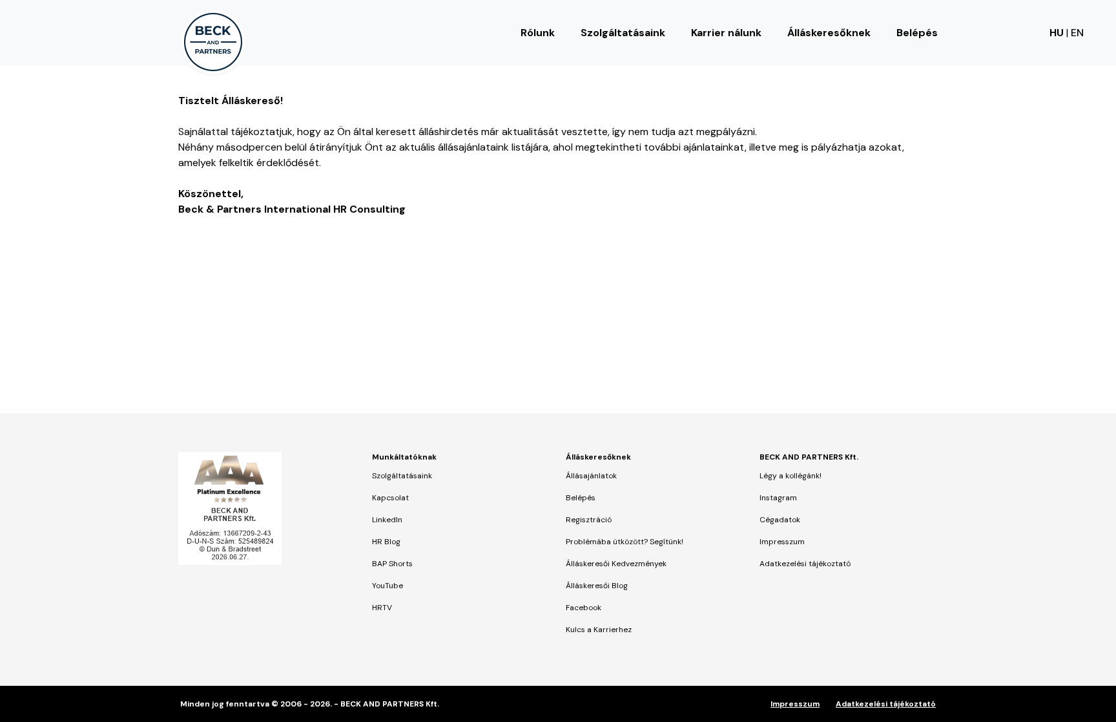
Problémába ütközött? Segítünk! (624, 541)
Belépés (917, 32)
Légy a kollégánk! (791, 476)
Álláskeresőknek (829, 32)
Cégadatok (780, 520)
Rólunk (538, 32)
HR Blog (386, 541)
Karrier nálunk (726, 32)
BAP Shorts (392, 563)
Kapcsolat (390, 498)
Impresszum (782, 541)
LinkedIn (387, 520)
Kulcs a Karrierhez (599, 629)
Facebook (583, 607)
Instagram (778, 498)
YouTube (387, 585)
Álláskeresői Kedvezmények (616, 563)
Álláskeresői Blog (597, 585)
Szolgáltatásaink (623, 32)
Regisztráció (589, 520)
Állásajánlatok (591, 476)
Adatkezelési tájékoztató (805, 563)
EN (1077, 32)
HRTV (382, 607)
